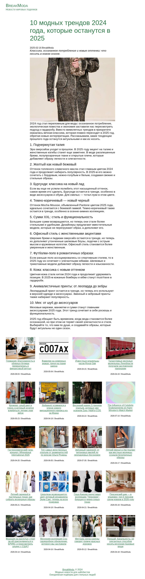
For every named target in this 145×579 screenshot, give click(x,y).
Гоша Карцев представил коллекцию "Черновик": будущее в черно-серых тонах (87, 498)
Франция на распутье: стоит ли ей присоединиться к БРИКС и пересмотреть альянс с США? (20, 543)
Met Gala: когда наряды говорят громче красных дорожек (87, 541)
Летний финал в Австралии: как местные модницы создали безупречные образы (120, 454)
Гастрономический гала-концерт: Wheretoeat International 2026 (20, 452)
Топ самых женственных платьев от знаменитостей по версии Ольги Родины (54, 452)
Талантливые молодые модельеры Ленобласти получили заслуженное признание (120, 365)
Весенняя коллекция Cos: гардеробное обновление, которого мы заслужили (54, 541)
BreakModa (17, 5)
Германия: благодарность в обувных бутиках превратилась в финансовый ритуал (20, 365)
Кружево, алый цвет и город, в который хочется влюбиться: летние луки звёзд (20, 409)
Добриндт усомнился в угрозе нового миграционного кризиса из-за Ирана (54, 409)
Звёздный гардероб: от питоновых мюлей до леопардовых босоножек (87, 452)
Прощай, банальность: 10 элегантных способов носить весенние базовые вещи (120, 543)
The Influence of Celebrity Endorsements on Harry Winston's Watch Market (120, 408)
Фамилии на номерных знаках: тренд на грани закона (54, 363)
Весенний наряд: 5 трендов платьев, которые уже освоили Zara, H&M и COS (87, 408)
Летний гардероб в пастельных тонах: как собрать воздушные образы (20, 497)
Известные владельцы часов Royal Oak (87, 362)
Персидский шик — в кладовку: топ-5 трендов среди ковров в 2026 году (120, 497)
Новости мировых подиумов (21, 9)
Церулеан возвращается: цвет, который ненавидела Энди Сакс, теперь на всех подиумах (54, 498)
